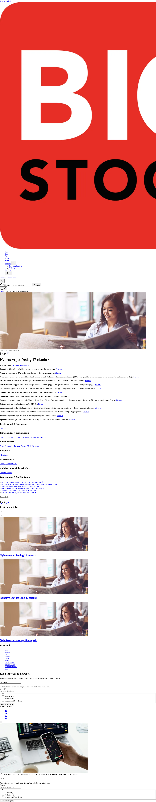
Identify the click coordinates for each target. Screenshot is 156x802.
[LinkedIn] (5, 354)
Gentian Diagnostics (23, 437)
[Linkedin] (6, 715)
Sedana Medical (11, 464)
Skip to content (5, 1)
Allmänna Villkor (11, 667)
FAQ (6, 669)
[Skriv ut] (8, 354)
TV (6, 654)
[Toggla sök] (2, 281)
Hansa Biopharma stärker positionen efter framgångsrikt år (22, 482)
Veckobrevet (9, 699)
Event (7, 658)
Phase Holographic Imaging (10, 446)
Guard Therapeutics (38, 437)
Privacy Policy (10, 665)
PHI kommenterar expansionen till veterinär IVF (18, 493)
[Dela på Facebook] (1, 354)
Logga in (3, 278)
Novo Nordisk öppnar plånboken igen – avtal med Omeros (22, 488)
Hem (2, 291)
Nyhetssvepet (9, 696)
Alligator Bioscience (7, 437)
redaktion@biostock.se (21, 365)
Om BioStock (10, 663)
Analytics (8, 661)
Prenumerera (11, 278)
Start (6, 650)
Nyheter (7, 652)
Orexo (2, 464)
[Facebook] (6, 712)
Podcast (7, 656)
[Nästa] (78, 515)
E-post (3, 689)
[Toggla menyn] (3, 288)
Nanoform (3, 428)
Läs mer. (59, 369)
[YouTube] (6, 718)
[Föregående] (78, 512)
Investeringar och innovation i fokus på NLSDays (19, 490)
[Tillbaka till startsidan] (78, 125)
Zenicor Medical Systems (30, 446)
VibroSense (4, 455)
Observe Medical (6, 473)
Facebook (3, 682)
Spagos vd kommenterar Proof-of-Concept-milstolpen (20, 486)
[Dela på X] (3, 354)
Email (2, 779)
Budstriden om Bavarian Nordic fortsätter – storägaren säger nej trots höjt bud (29, 484)
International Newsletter (13, 701)
